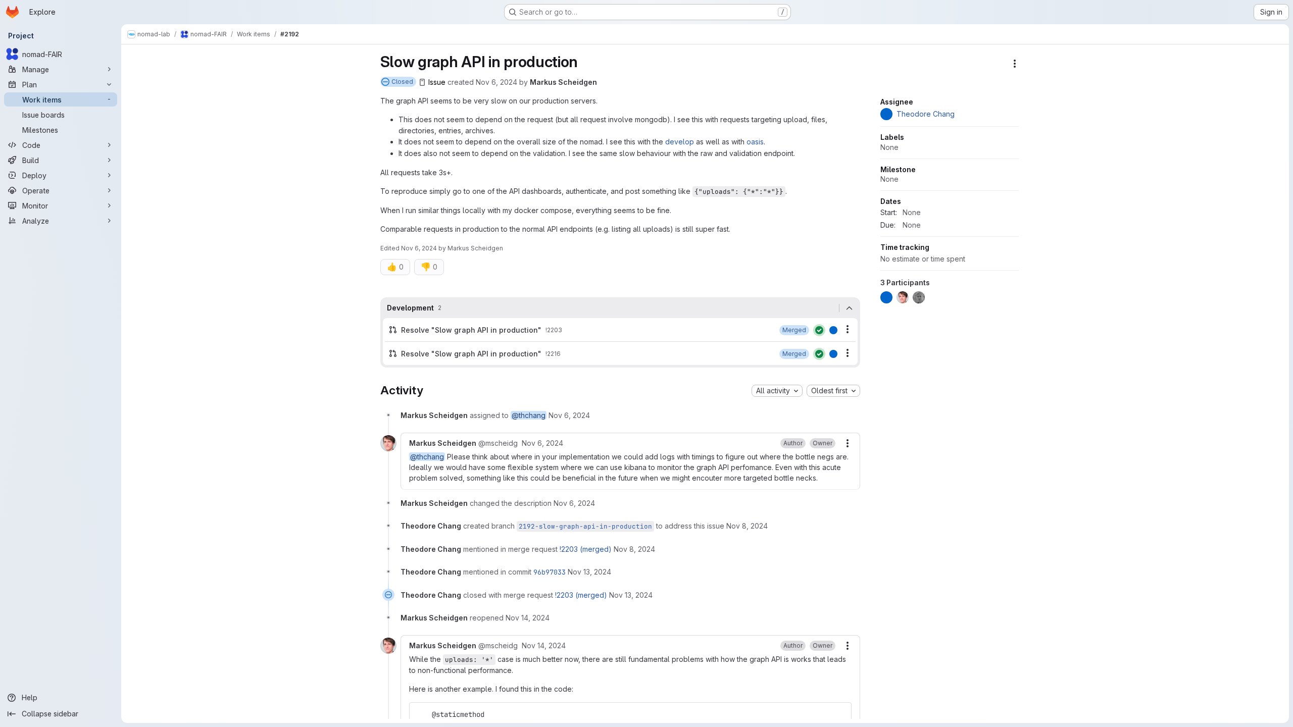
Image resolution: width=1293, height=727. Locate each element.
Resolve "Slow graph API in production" (471, 330)
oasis (755, 141)
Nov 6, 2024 (496, 82)
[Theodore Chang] (833, 330)
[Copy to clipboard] (839, 714)
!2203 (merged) (586, 549)
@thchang (528, 415)
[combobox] (777, 391)
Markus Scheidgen (563, 82)
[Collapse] (849, 308)
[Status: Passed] (819, 330)
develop (679, 141)
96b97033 (549, 572)
